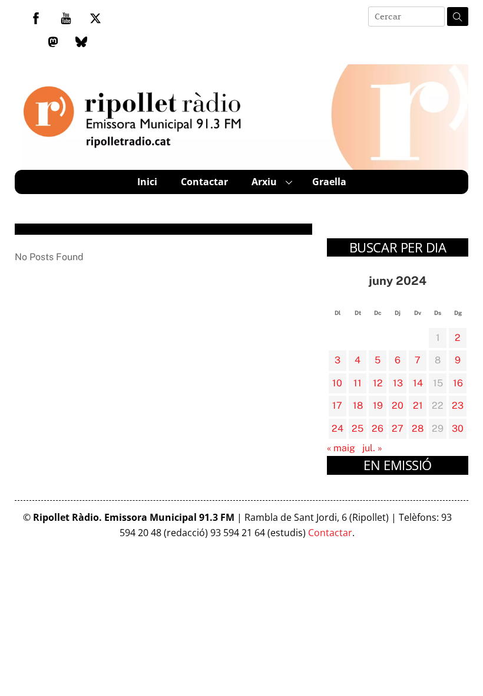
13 (398, 383)
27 (397, 428)
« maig (341, 448)
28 (418, 428)
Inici (147, 181)
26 (377, 428)
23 (458, 405)
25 (357, 428)
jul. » (372, 448)
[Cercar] (457, 16)
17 (337, 405)
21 (418, 405)
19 (378, 405)
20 (397, 405)
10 (337, 383)
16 (458, 383)
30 (458, 428)
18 (358, 405)
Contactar (204, 181)
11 (357, 383)
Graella (329, 181)
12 (378, 383)
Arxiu (264, 181)
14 (418, 383)
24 (337, 428)
